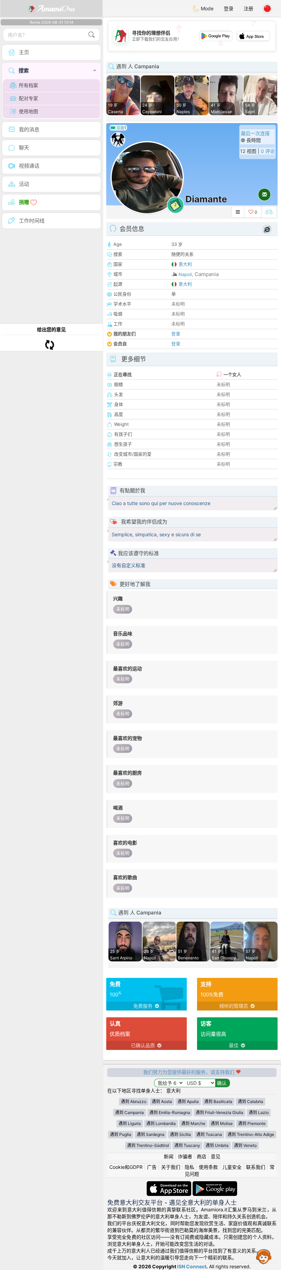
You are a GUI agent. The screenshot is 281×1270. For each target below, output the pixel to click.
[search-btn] (91, 35)
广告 (152, 1167)
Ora (56, 8)
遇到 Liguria (130, 1123)
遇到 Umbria (217, 1145)
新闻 (168, 1156)
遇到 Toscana (209, 1134)
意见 (215, 1156)
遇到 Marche (193, 1123)
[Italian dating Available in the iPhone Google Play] (215, 1184)
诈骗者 (185, 1156)
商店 (201, 1156)
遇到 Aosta (162, 1101)
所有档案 (28, 85)
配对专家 (28, 98)
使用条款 (208, 1167)
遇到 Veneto (245, 1145)
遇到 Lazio (259, 1112)
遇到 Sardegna (150, 1134)
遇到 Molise (222, 1123)
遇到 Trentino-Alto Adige (251, 1134)
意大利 (185, 264)
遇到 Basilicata (218, 1101)
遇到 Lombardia (161, 1123)
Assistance (264, 1256)
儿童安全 (232, 1167)
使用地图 (28, 111)
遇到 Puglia (120, 1134)
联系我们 (255, 1167)
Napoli (185, 274)
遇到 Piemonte (252, 1123)
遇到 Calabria (250, 1101)
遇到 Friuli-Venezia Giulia (219, 1112)
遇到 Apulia (188, 1101)
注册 (248, 8)
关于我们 (170, 1167)
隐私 (189, 1167)
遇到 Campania (129, 1112)
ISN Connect (191, 1266)
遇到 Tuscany (187, 1145)
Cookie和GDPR (126, 1167)
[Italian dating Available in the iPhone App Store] (170, 1184)
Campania (207, 274)
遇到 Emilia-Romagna (169, 1112)
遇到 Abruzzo (133, 1101)
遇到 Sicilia (180, 1134)
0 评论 (268, 151)
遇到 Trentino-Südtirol (148, 1145)
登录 (228, 8)
